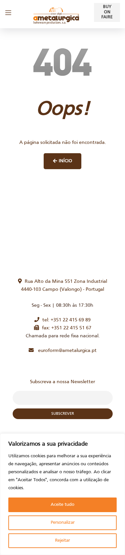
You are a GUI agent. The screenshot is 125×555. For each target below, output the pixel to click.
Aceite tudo (62, 504)
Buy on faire (107, 12)
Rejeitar (62, 540)
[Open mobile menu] (8, 12)
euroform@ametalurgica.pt (65, 350)
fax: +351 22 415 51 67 (65, 328)
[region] (62, 494)
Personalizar (63, 522)
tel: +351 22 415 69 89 (65, 320)
